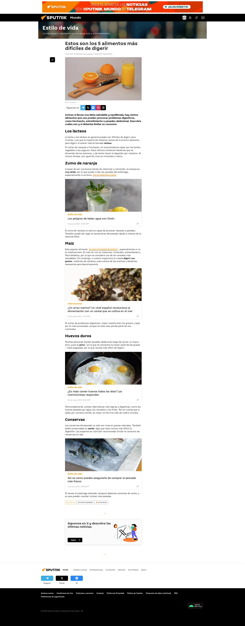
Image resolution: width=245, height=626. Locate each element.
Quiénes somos (47, 593)
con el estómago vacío (104, 175)
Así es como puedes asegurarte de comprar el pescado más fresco (102, 479)
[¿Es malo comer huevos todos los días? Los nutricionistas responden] (103, 368)
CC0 (66, 102)
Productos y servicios (84, 593)
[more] (137, 223)
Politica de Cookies (135, 593)
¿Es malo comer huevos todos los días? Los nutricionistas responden (95, 393)
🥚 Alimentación (101, 502)
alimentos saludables (85, 502)
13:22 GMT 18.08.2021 (74, 54)
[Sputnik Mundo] (55, 21)
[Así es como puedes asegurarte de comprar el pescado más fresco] (103, 454)
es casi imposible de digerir (103, 249)
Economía (110, 570)
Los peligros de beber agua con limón (91, 218)
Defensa (121, 570)
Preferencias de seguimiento (52, 596)
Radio (143, 570)
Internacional (75, 303)
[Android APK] (195, 606)
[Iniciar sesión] (190, 17)
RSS (176, 593)
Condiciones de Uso (65, 593)
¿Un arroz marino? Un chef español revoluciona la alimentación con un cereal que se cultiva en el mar (100, 309)
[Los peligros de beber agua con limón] (103, 195)
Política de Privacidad (115, 593)
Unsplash (72, 102)
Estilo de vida (75, 214)
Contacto (100, 593)
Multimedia (133, 570)
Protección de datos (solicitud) (158, 593)
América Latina (80, 570)
